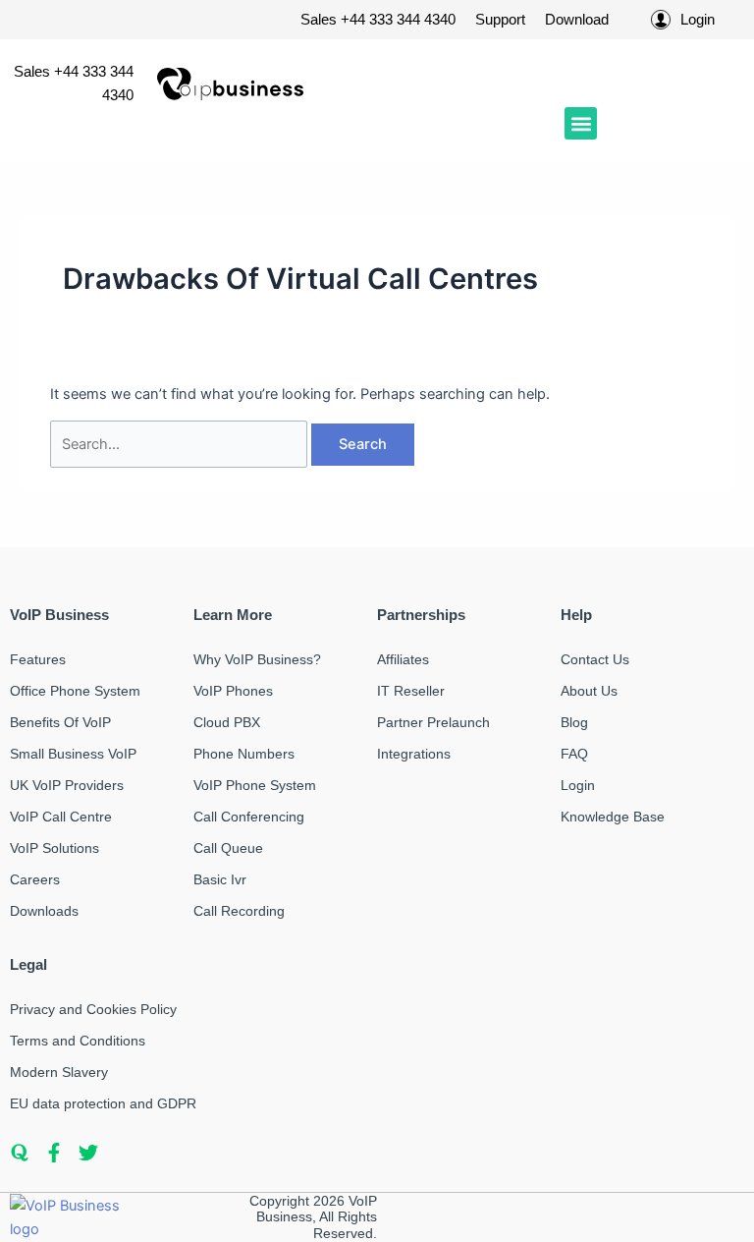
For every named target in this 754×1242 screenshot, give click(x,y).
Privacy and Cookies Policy (93, 1009)
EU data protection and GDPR (103, 1103)
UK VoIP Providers (67, 785)
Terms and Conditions (77, 1040)
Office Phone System (75, 691)
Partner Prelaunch (433, 722)
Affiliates (403, 659)
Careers (35, 879)
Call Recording (239, 911)
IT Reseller (411, 691)
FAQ (574, 754)
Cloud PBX (226, 722)
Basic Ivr (219, 879)
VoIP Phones (233, 691)
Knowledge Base (613, 816)
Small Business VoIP (73, 754)
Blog (574, 722)
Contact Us (595, 659)
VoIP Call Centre (61, 816)
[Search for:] (180, 444)
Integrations (414, 754)
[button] (581, 123)
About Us (589, 691)
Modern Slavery (59, 1072)
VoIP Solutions (54, 848)
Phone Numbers (244, 754)
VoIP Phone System (254, 785)
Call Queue (228, 848)
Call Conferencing (248, 816)
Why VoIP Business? (257, 659)
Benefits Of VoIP (60, 722)
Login (578, 785)
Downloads (44, 911)
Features (38, 659)
